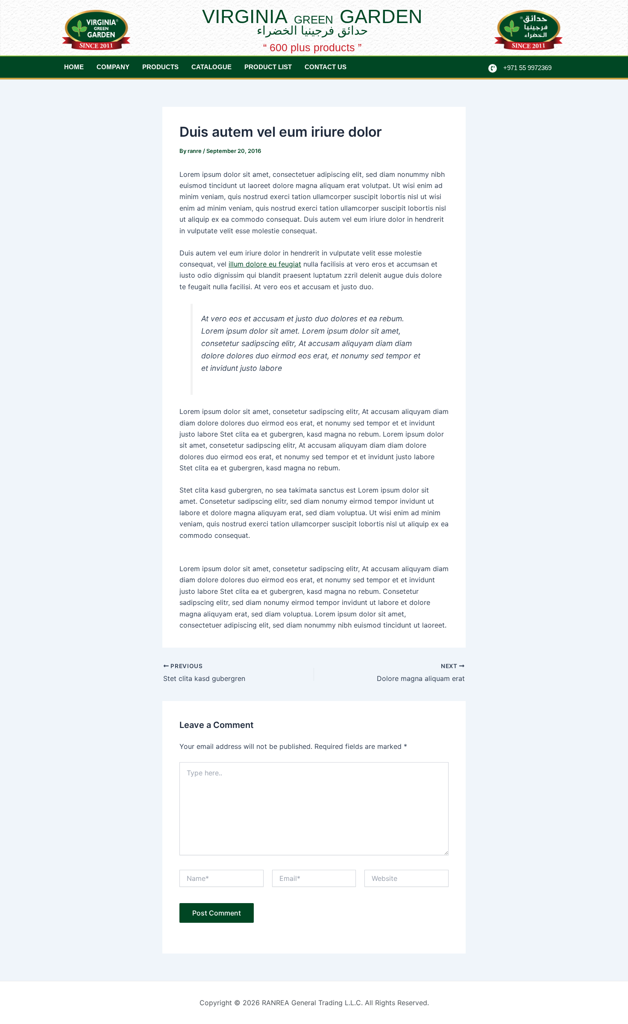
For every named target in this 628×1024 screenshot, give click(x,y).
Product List (268, 66)
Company (113, 66)
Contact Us (325, 66)
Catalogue (211, 66)
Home (74, 66)
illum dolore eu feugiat (265, 264)
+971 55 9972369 (527, 67)
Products (160, 66)
